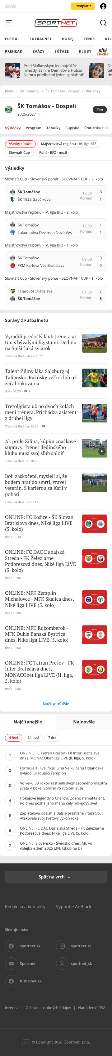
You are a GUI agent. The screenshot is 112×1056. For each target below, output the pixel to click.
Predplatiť (82, 6)
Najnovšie (84, 722)
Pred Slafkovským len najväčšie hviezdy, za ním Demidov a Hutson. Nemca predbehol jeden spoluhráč (54, 70)
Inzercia (11, 1007)
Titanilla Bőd (14, 356)
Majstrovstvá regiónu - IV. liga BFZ (34, 212)
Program (33, 128)
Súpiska (72, 128)
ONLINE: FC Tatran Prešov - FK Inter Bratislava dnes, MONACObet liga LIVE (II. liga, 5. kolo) (39, 672)
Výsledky (13, 128)
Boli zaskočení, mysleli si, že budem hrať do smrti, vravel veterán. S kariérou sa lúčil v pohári (36, 486)
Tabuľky (53, 128)
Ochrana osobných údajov (48, 1007)
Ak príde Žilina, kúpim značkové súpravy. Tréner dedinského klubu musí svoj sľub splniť (40, 448)
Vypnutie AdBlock (73, 906)
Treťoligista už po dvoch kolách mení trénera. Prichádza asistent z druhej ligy (41, 413)
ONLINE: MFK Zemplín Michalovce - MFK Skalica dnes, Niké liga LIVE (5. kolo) (39, 599)
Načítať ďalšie (56, 704)
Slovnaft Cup (16, 179)
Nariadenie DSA (91, 1007)
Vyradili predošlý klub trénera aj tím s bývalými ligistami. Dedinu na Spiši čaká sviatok (41, 343)
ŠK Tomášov (30, 91)
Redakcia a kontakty (25, 906)
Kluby (9, 91)
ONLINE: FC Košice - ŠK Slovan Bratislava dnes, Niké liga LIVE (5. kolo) (39, 523)
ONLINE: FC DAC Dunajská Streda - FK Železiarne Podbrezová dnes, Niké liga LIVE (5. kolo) (40, 561)
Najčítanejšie (28, 722)
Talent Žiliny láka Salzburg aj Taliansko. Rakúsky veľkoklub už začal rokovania (41, 377)
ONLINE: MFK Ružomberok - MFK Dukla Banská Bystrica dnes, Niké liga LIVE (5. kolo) (36, 634)
